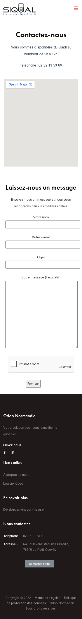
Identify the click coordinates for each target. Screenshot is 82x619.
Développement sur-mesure (23, 510)
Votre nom (41, 217)
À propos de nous (16, 475)
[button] (39, 563)
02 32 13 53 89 (33, 536)
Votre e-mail (41, 237)
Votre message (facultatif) (41, 277)
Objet (41, 257)
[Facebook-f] (4, 452)
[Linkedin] (12, 452)
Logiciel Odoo (13, 484)
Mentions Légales (48, 598)
